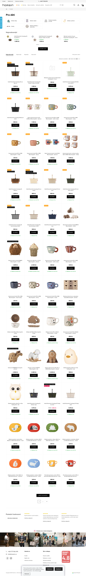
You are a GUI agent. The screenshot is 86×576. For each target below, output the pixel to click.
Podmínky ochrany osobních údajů (49, 562)
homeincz (10, 558)
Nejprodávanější (9, 54)
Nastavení (27, 573)
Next (79, 31)
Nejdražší (26, 54)
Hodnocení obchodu (19, 1)
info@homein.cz (12, 554)
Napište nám (10, 1)
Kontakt (4, 1)
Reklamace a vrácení (47, 558)
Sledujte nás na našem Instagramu (44, 531)
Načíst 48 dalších (43, 495)
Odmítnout (49, 569)
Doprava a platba (46, 555)
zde (40, 570)
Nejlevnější (18, 54)
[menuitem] (17, 5)
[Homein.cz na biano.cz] (66, 557)
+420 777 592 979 (13, 551)
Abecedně (33, 54)
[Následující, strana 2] (43, 501)
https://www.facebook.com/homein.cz (7, 558)
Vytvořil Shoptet (77, 572)
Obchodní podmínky (47, 560)
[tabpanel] (18, 39)
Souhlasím (58, 569)
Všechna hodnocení (12, 518)
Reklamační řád (46, 565)
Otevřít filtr (43, 48)
